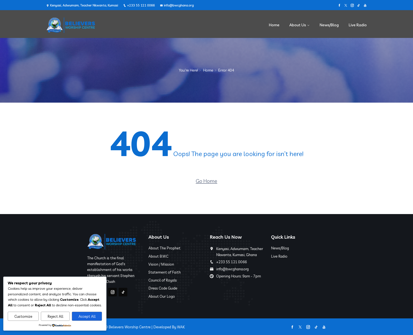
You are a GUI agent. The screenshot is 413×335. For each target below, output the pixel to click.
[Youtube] (365, 5)
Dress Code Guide (162, 288)
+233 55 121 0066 (141, 5)
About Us (297, 24)
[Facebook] (339, 5)
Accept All (87, 316)
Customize (23, 316)
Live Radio (358, 24)
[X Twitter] (345, 5)
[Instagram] (352, 5)
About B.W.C (158, 256)
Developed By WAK (169, 327)
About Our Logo (161, 296)
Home (274, 24)
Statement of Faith (164, 272)
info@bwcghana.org (179, 5)
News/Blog (329, 24)
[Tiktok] (358, 5)
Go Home (206, 181)
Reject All (55, 316)
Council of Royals (162, 280)
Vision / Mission (161, 264)
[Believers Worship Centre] (84, 25)
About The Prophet (164, 248)
